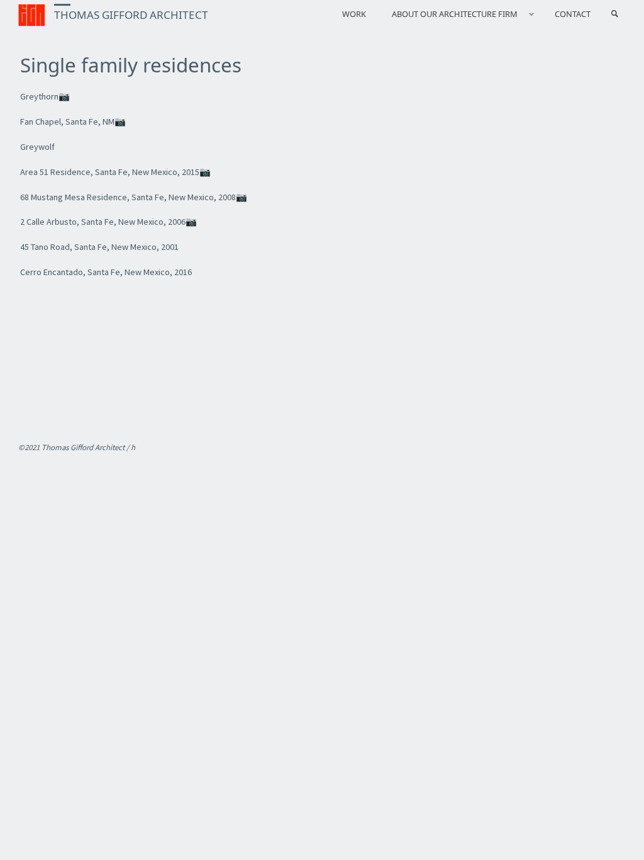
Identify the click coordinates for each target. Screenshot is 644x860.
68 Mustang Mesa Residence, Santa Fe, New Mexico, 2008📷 (133, 197)
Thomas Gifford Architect (131, 15)
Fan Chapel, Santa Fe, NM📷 (73, 121)
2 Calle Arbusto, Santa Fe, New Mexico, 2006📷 (108, 221)
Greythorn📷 (45, 96)
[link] (614, 14)
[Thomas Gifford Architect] (32, 14)
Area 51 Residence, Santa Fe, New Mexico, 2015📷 (115, 172)
